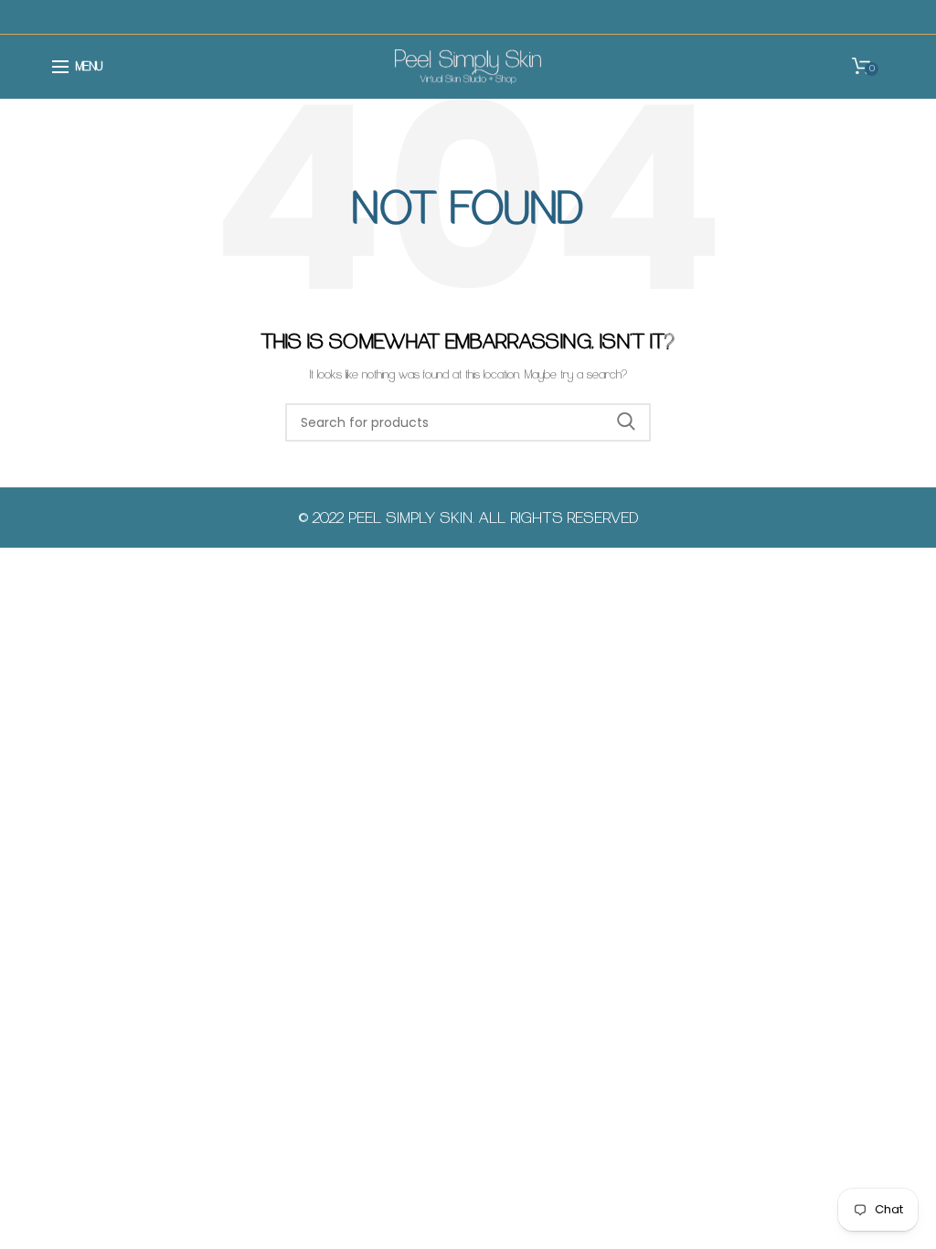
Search (626, 422)
